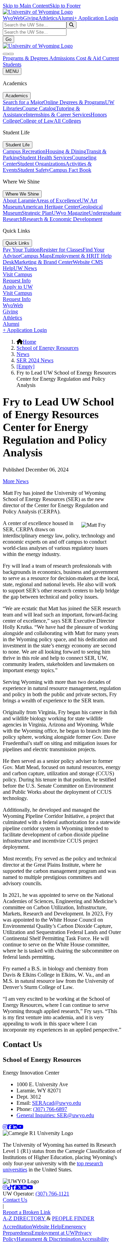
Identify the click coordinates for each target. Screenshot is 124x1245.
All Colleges (67, 121)
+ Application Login (96, 18)
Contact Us (15, 1200)
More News (16, 481)
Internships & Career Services (58, 115)
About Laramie (19, 200)
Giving (30, 18)
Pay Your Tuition (21, 250)
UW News (25, 268)
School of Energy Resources (48, 348)
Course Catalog (39, 108)
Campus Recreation (24, 151)
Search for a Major (23, 102)
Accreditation (17, 1227)
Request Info (17, 281)
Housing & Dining (65, 151)
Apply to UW (18, 287)
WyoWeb (13, 18)
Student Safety (33, 170)
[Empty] (25, 366)
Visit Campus (17, 274)
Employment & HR (73, 256)
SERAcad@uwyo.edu (56, 1103)
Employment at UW (53, 1233)
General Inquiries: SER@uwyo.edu (55, 1115)
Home (29, 342)
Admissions (62, 58)
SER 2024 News (35, 360)
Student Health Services (46, 157)
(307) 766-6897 (50, 1109)
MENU (12, 71)
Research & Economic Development (62, 219)
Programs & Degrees (26, 58)
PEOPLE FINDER (73, 1218)
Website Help (46, 1227)
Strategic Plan (37, 213)
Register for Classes (61, 250)
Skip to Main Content (26, 6)
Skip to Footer (65, 6)
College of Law (37, 121)
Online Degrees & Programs (74, 102)
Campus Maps (36, 256)
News (23, 354)
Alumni (66, 18)
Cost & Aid (89, 58)
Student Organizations (41, 164)
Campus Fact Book (70, 170)
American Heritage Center (50, 207)
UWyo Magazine (70, 213)
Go (8, 39)
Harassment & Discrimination (49, 1239)
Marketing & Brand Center (43, 262)
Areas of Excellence (58, 200)
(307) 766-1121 (52, 1194)
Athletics (48, 18)
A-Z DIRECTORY (24, 1218)
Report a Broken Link (27, 1212)
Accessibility (95, 1239)
